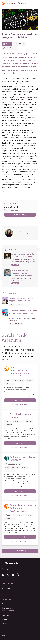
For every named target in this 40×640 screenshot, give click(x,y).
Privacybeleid (6, 588)
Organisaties (6, 623)
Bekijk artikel (19, 215)
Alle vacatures (19, 551)
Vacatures (5, 615)
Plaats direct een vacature (11, 604)
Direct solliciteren (19, 404)
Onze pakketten (7, 608)
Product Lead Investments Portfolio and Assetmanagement (23, 508)
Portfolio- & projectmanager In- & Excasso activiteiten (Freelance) (20, 372)
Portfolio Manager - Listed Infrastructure (22, 458)
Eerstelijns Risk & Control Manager (22, 415)
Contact (4, 592)
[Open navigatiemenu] (36, 3)
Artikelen (5, 619)
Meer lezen (19, 400)
